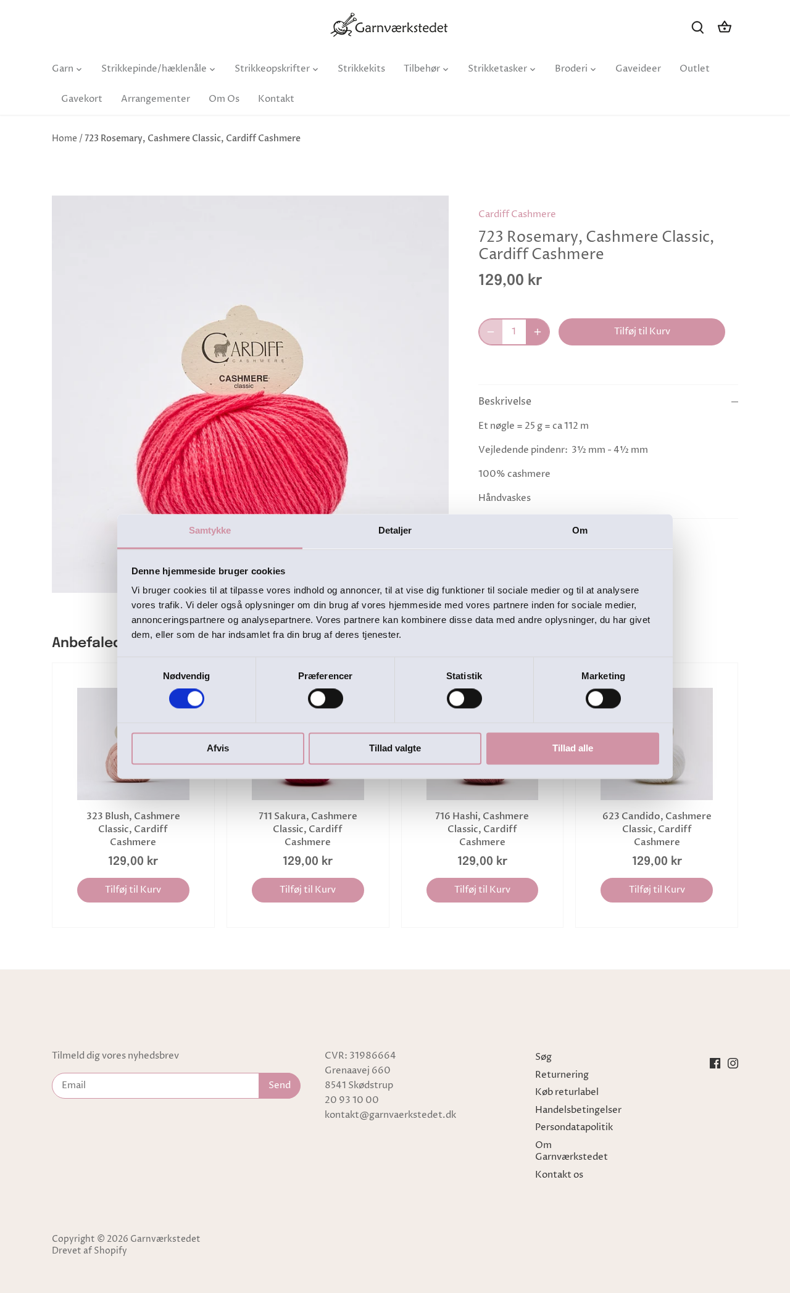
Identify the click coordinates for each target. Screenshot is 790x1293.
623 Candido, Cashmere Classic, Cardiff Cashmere (657, 829)
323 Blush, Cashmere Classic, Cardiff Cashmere (133, 829)
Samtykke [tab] (210, 530)
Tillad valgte (395, 748)
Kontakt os (559, 1174)
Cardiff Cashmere (517, 214)
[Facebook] (715, 1063)
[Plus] (537, 332)
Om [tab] (580, 530)
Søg (543, 1057)
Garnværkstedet (165, 1239)
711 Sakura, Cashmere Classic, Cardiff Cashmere (308, 829)
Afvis (218, 748)
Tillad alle (572, 748)
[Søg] (697, 27)
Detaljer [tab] (395, 530)
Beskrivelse (504, 401)
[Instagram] (733, 1063)
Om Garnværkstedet (571, 1151)
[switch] (325, 699)
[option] (250, 394)
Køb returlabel (567, 1092)
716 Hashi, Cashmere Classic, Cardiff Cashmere (482, 829)
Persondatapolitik (574, 1127)
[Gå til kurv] (724, 27)
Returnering (562, 1074)
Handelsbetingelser (578, 1110)
